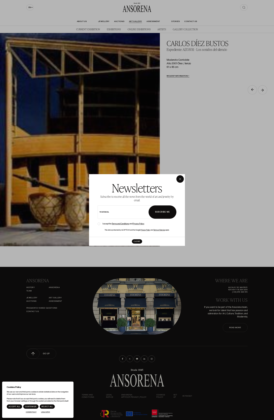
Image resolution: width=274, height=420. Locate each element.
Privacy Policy (138, 224)
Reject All (47, 406)
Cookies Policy (31, 412)
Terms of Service (159, 230)
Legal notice (45, 412)
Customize (31, 406)
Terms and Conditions (120, 224)
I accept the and (123, 224)
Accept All (14, 406)
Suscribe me (162, 212)
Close (137, 241)
